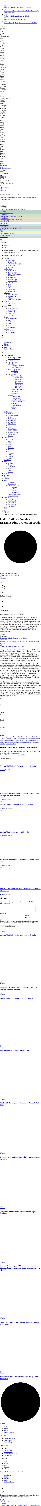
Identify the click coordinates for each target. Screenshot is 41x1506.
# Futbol (19, 738)
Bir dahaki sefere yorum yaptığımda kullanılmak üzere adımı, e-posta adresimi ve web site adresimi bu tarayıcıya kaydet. (19, 922)
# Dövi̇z (33, 737)
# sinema (23, 742)
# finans (14, 738)
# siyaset (28, 742)
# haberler (7, 740)
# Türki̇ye (13, 744)
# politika (12, 742)
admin (2, 573)
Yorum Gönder (5, 926)
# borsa (28, 737)
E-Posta (28, 917)
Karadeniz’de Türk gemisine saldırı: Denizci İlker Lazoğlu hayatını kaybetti (19, 795)
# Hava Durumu (15, 740)
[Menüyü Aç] (2, 167)
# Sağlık (17, 742)
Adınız (28, 915)
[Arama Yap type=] (19, 194)
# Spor (8, 744)
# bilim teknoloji (20, 737)
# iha (21, 740)
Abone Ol (3, 191)
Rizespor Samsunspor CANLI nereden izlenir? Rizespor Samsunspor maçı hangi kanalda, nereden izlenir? (20, 1268)
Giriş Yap (12, 926)
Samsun (2, 770)
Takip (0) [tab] (6, 247)
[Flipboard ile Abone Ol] (3, 578)
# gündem (36, 738)
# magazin (35, 740)
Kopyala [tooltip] (21, 614)
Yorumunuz (4, 913)
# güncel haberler (27, 738)
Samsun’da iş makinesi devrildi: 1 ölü (14, 832)
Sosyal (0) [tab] (7, 245)
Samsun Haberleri (5, 168)
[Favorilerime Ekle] (1, 582)
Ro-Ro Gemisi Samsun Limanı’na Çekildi (12, 646)
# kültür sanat (28, 740)
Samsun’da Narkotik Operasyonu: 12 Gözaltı (13, 638)
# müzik (6, 742)
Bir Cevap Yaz (5, 898)
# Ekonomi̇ (7, 738)
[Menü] (1, 167)
